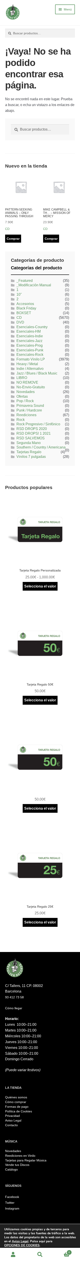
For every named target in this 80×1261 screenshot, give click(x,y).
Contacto (11, 1125)
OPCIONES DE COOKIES (22, 1245)
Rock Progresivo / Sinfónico (38, 424)
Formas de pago (16, 1106)
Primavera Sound (30, 405)
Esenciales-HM (28, 331)
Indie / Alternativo (30, 369)
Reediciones (26, 415)
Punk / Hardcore (29, 410)
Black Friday (26, 308)
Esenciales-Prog (29, 345)
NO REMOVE (27, 382)
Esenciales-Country (32, 327)
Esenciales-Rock (29, 354)
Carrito (61, 1251)
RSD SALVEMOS (30, 438)
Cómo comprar (15, 1102)
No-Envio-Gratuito (30, 387)
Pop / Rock (25, 401)
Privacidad (12, 1116)
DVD (20, 322)
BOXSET (23, 313)
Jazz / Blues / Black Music (36, 373)
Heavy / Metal (27, 364)
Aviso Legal (13, 1120)
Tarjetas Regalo (28, 452)
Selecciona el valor (40, 586)
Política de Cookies (18, 1111)
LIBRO (21, 378)
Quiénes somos (16, 1097)
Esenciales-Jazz (29, 341)
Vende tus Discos (17, 1165)
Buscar (40, 1254)
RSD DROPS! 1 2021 (33, 433)
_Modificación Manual (33, 285)
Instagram (12, 1208)
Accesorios (25, 304)
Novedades (25, 392)
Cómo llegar (13, 1008)
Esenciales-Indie (29, 336)
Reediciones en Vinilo (20, 1155)
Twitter (9, 1202)
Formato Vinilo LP (30, 359)
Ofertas (22, 396)
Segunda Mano (28, 443)
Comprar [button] (13, 238)
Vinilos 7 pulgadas (31, 457)
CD (19, 317)
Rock (20, 420)
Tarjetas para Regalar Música (25, 1160)
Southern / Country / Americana (41, 447)
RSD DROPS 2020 (31, 429)
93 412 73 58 (14, 997)
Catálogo (11, 1169)
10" (19, 294)
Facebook (12, 1197)
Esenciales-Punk (29, 350)
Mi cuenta (13, 1254)
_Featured (24, 280)
